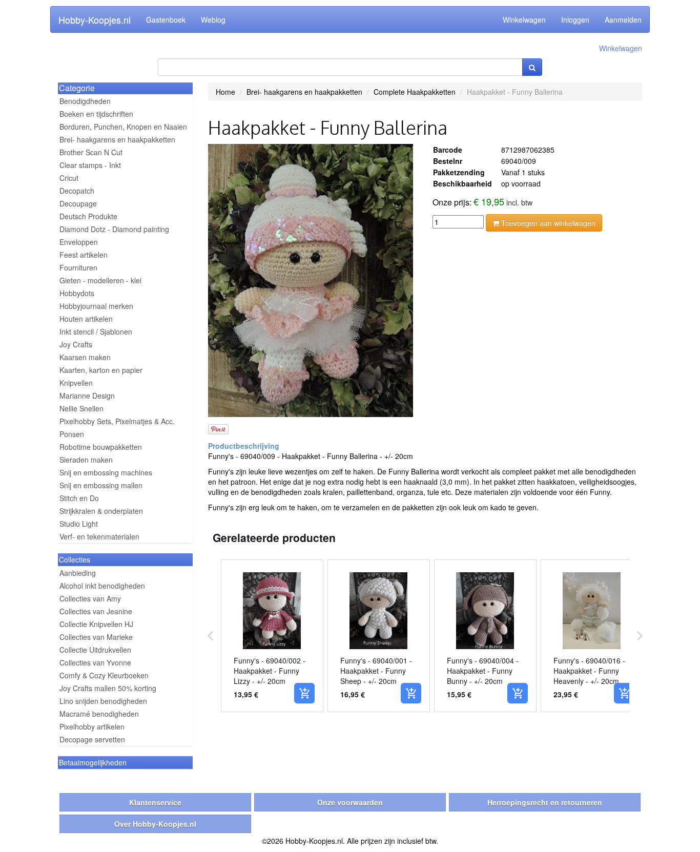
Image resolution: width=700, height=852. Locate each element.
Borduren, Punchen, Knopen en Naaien (123, 126)
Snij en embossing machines (105, 472)
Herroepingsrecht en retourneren (544, 802)
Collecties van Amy (90, 598)
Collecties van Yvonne (95, 662)
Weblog (213, 19)
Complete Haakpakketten (415, 92)
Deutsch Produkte (88, 216)
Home (225, 92)
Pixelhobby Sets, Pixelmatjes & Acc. (117, 421)
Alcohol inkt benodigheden (102, 585)
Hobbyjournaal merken (96, 306)
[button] (210, 635)
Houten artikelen (86, 319)
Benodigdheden (85, 101)
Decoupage (78, 203)
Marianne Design (87, 395)
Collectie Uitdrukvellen (95, 650)
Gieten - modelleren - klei (100, 280)
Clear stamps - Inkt (90, 165)
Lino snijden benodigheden (103, 701)
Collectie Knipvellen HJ (96, 624)
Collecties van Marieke (96, 637)
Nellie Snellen (81, 408)
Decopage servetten (92, 739)
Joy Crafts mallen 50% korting (107, 688)
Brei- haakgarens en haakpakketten (117, 139)
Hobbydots (76, 293)
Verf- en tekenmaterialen (99, 536)
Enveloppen (78, 242)
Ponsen (71, 434)
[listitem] (272, 635)
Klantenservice (155, 802)
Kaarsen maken (85, 357)
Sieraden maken (86, 459)
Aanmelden (623, 19)
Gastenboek (166, 19)
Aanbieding (77, 573)
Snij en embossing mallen (100, 485)
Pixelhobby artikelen (92, 726)
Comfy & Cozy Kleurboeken (104, 675)
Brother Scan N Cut (90, 152)
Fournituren (78, 267)
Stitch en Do (79, 498)
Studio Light (78, 523)
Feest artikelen (83, 255)
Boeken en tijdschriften (96, 114)
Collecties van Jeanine (95, 611)
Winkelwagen (524, 19)
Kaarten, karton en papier (100, 370)
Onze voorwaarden (350, 802)
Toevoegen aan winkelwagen (547, 223)
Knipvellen (76, 383)
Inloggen (575, 19)
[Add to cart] (304, 693)
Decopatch (76, 190)
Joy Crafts (75, 344)
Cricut (68, 178)
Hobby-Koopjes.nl (94, 19)
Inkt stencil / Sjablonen (95, 331)
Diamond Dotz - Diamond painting (114, 229)
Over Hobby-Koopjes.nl (155, 824)
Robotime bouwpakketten (100, 447)
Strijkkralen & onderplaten (101, 511)
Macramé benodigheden (99, 714)
